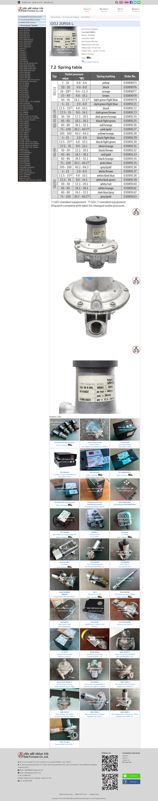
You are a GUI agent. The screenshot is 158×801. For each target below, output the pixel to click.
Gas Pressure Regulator (28, 120)
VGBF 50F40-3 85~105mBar (29, 147)
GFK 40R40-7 (25, 127)
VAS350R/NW (25, 162)
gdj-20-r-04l (24, 149)
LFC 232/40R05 (25, 175)
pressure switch (26, 178)
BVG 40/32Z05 (25, 103)
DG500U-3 (24, 59)
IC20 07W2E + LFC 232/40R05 (30, 101)
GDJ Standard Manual (91, 62)
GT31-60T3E (25, 92)
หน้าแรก (87, 10)
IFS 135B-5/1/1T (26, 47)
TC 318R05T (25, 112)
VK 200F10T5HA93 (27, 109)
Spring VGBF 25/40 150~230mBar (31, 180)
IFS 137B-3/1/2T (26, 45)
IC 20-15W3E (25, 83)
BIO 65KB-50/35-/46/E (28, 65)
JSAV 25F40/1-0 (26, 129)
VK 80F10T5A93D (26, 105)
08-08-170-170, (37, 2)
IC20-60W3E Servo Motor (29, 81)
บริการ (120, 10)
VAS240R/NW (25, 160)
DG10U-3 (23, 52)
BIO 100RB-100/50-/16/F (28, 69)
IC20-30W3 (24, 89)
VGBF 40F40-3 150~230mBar (30, 143)
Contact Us (126, 760)
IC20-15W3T (24, 90)
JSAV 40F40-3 (25, 131)
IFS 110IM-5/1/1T (26, 43)
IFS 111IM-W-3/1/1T (27, 41)
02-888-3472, (26, 2)
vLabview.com (94, 794)
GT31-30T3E (25, 94)
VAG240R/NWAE (26, 153)
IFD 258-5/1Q (25, 32)
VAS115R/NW (25, 151)
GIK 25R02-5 (25, 136)
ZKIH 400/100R (25, 74)
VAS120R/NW (25, 154)
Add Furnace (133, 781)
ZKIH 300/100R (25, 72)
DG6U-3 (23, 50)
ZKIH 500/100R (25, 76)
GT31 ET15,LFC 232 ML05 (29, 116)
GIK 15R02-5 (25, 132)
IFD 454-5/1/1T (25, 37)
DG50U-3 (23, 54)
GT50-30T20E (25, 98)
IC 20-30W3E (25, 85)
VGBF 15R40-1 (25, 140)
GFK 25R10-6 (25, 125)
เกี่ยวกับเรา (104, 10)
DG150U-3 (24, 58)
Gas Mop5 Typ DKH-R (28, 173)
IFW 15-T (24, 48)
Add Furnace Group (66, 794)
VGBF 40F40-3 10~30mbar (29, 142)
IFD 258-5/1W (25, 28)
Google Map (127, 762)
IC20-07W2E (25, 87)
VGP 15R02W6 (25, 164)
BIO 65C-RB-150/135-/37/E (29, 63)
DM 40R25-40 (25, 176)
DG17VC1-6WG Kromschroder (30, 79)
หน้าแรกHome (56, 17)
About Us (125, 756)
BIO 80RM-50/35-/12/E (28, 70)
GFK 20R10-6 (25, 123)
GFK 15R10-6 (25, 122)
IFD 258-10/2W (25, 30)
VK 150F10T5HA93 (27, 107)
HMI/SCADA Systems (28, 22)
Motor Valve (24, 100)
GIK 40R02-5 (25, 138)
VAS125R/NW (25, 158)
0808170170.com (81, 794)
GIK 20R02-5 (25, 134)
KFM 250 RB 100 (26, 171)
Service (125, 758)
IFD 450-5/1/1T (25, 36)
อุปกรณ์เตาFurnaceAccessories (31, 17)
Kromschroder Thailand (71, 17)
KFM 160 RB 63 (26, 169)
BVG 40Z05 (24, 114)
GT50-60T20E (25, 96)
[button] (116, 3)
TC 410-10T (24, 111)
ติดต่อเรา (136, 10)
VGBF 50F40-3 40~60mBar (29, 145)
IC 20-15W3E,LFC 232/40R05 (30, 118)
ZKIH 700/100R (25, 78)
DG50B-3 (23, 56)
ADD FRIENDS (133, 776)
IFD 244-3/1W (25, 34)
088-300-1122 (48, 2)
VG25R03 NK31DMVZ (28, 167)
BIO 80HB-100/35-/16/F (28, 67)
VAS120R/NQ (25, 156)
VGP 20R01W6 (25, 165)
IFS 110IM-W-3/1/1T (27, 39)
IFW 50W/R (24, 61)
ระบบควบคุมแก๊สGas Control (30, 20)
